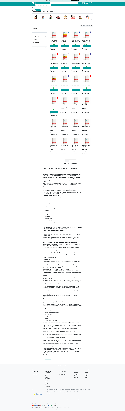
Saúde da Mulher (69, 4)
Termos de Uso (62, 372)
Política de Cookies (62, 371)
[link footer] (49, 405)
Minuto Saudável (35, 378)
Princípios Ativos (48, 380)
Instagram (76, 374)
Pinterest (76, 377)
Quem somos (34, 369)
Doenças (47, 383)
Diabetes (53, 4)
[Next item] (92, 19)
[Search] (77, 3)
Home (34, 7)
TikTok (75, 378)
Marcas (46, 384)
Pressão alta (58, 4)
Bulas (46, 381)
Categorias (47, 374)
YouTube (76, 375)
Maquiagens (87, 374)
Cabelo (86, 377)
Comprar (54, 46)
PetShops (87, 375)
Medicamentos (48, 369)
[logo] (33, 3)
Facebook (76, 372)
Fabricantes (47, 386)
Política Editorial (35, 371)
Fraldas (86, 372)
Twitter (75, 371)
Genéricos (74, 4)
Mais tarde (44, 9)
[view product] (54, 34)
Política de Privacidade (63, 369)
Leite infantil (63, 4)
